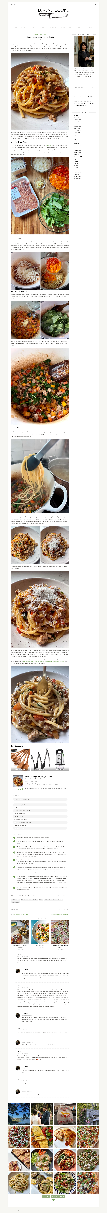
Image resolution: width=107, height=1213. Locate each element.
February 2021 (77, 172)
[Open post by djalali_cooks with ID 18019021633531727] (65, 1137)
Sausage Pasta (59, 899)
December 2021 (77, 150)
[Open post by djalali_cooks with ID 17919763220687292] (88, 1183)
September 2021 (78, 156)
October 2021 (77, 154)
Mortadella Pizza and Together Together (60, 946)
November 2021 (77, 152)
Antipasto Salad (40, 945)
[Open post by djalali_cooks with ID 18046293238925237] (19, 1114)
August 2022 (77, 132)
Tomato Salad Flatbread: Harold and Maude (84, 96)
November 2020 (77, 178)
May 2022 (76, 139)
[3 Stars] (29, 779)
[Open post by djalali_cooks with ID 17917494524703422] (42, 1183)
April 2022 (76, 141)
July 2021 (76, 161)
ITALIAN (40, 34)
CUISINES (42, 28)
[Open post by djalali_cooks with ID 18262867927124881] (19, 1137)
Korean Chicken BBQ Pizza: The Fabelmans (84, 103)
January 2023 (77, 121)
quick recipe (51, 899)
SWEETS (78, 28)
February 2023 (77, 119)
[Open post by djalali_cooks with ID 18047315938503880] (65, 1114)
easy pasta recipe (15, 899)
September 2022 (78, 130)
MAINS (32, 28)
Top (94, 1209)
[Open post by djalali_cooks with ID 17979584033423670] (42, 1114)
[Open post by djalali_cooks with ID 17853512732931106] (88, 1114)
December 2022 (77, 124)
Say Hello (89, 28)
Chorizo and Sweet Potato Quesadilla (82, 101)
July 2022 (76, 135)
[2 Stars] (27, 779)
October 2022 (77, 128)
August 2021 (77, 159)
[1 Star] (25, 779)
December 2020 (77, 176)
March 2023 (76, 117)
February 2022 (77, 146)
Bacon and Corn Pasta (39, 661)
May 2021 (76, 165)
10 (67, 909)
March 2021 (76, 170)
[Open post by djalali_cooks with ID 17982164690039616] (88, 1137)
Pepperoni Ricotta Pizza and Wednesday (59, 914)
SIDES (70, 28)
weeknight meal (15, 902)
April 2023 (76, 115)
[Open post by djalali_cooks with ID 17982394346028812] (42, 1160)
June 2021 (76, 163)
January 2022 (77, 148)
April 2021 (76, 167)
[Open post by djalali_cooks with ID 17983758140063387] (42, 1137)
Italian (41, 899)
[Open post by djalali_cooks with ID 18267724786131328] (88, 1160)
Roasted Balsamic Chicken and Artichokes (20, 946)
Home (15, 28)
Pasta (45, 899)
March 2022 (76, 143)
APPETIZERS (53, 28)
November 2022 (77, 126)
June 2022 (76, 137)
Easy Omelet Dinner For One (80, 99)
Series (23, 28)
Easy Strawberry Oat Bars (80, 105)
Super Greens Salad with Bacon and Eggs (20, 914)
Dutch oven (49, 145)
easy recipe (23, 899)
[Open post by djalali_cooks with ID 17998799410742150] (65, 1183)
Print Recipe (18, 789)
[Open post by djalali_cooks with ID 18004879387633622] (19, 1160)
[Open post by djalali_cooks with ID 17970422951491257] (19, 1183)
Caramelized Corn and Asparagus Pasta (55, 661)
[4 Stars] (30, 779)
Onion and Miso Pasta (28, 661)
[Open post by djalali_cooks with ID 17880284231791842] (65, 1160)
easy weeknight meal (32, 899)
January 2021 (77, 174)
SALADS (63, 28)
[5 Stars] (32, 779)
